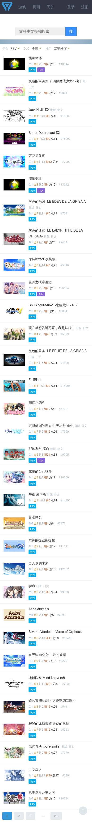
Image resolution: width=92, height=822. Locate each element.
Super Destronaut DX (44, 132)
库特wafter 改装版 (42, 258)
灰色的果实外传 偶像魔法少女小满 (54, 80)
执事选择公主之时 (42, 792)
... (43, 816)
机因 (36, 6)
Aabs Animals (39, 608)
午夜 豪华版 (37, 494)
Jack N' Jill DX (39, 109)
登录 (71, 6)
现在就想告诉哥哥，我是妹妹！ (52, 327)
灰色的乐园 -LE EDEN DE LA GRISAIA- (58, 201)
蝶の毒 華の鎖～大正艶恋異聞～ (52, 700)
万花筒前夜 (37, 155)
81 (56, 816)
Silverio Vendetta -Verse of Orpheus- (56, 631)
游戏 (22, 6)
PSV (13, 48)
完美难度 (60, 48)
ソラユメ (35, 769)
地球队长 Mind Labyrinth (47, 677)
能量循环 (35, 57)
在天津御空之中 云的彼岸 (47, 654)
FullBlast (35, 379)
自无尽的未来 (38, 563)
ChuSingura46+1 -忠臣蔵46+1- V (53, 304)
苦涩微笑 (35, 517)
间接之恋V (36, 402)
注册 (85, 6)
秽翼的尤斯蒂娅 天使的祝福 (49, 723)
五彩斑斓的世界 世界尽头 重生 (51, 425)
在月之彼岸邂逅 (40, 281)
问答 (50, 6)
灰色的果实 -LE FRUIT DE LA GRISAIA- (58, 350)
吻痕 (32, 585)
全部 (35, 48)
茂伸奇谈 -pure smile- (45, 746)
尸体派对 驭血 (39, 448)
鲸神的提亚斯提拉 (42, 540)
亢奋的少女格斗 (40, 471)
